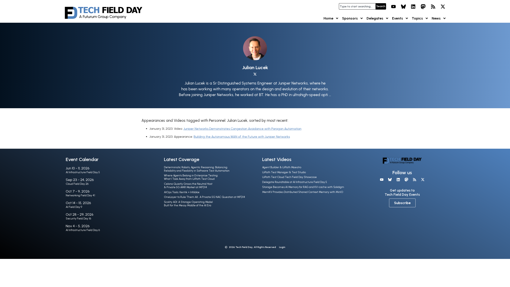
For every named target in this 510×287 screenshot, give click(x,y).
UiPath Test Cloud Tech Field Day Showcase (289, 177)
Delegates (375, 18)
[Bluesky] (403, 6)
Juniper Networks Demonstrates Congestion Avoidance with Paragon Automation (242, 129)
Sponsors (350, 18)
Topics (417, 18)
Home (328, 18)
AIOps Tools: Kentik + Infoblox (181, 192)
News (436, 18)
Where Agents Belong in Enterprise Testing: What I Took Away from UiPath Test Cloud (191, 177)
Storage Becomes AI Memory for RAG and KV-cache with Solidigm (303, 187)
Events (397, 18)
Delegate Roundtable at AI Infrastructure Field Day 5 (294, 182)
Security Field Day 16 (78, 218)
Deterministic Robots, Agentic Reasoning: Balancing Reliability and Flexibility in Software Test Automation (197, 169)
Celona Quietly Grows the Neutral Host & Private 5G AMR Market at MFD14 (188, 185)
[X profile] (255, 74)
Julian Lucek (255, 67)
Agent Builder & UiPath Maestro (281, 167)
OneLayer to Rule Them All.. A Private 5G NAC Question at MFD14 (204, 197)
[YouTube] (393, 6)
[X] (442, 6)
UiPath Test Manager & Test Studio (284, 172)
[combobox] (357, 6)
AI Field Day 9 (74, 207)
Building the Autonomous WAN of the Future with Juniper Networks (242, 137)
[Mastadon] (423, 6)
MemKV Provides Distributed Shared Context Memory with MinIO (302, 192)
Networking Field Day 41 (80, 195)
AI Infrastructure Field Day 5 (83, 172)
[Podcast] (433, 6)
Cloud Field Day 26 (77, 184)
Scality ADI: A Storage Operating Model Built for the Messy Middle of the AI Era (188, 203)
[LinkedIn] (413, 6)
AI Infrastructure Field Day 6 (83, 230)
